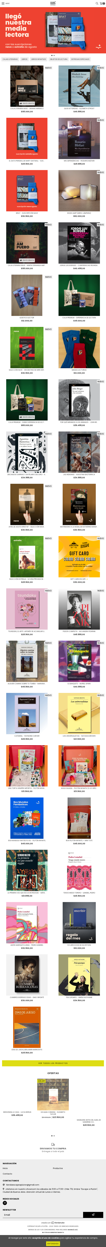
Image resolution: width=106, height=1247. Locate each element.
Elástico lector (27, 318)
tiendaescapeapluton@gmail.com (22, 1184)
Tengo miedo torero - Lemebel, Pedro (79, 893)
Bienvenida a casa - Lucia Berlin (17, 1112)
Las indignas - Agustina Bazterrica (79, 474)
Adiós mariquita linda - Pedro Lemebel (26, 945)
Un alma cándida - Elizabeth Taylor (53, 1113)
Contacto (7, 1173)
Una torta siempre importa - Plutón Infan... (27, 788)
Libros (24, 59)
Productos (58, 1168)
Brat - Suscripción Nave (27, 213)
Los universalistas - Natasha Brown (79, 736)
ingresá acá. (73, 1230)
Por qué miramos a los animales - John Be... (79, 422)
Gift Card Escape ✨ (79, 579)
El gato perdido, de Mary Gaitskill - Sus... (27, 161)
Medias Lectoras (79, 370)
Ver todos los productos (53, 1063)
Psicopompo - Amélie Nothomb (79, 997)
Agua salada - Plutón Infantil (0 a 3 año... (79, 788)
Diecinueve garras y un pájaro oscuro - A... (26, 474)
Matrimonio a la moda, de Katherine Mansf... (79, 527)
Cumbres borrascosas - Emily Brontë (27, 997)
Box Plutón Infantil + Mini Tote (79, 840)
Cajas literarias (10, 59)
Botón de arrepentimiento (53, 1232)
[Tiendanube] (53, 1224)
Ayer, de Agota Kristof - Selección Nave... (27, 527)
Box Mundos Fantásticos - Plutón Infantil (27, 840)
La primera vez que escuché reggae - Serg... (27, 893)
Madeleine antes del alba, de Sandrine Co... (89, 1121)
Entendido (53, 1243)
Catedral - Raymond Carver (26, 736)
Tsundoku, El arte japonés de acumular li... (27, 631)
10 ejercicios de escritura (79, 945)
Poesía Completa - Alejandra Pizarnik (79, 631)
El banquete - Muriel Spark (79, 684)
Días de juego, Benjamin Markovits (27, 1050)
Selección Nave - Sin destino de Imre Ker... (27, 370)
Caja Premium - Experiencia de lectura (79, 318)
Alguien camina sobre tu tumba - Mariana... (27, 684)
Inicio (5, 1168)
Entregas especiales (80, 59)
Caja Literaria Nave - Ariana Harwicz (26, 108)
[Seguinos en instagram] (5, 1203)
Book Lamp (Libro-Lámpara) (79, 213)
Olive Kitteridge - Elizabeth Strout (79, 108)
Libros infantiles (38, 59)
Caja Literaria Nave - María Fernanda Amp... (27, 265)
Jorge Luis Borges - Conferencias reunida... (79, 265)
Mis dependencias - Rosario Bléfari (79, 161)
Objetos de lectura (58, 59)
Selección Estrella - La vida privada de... (26, 579)
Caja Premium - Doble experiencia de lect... (26, 422)
